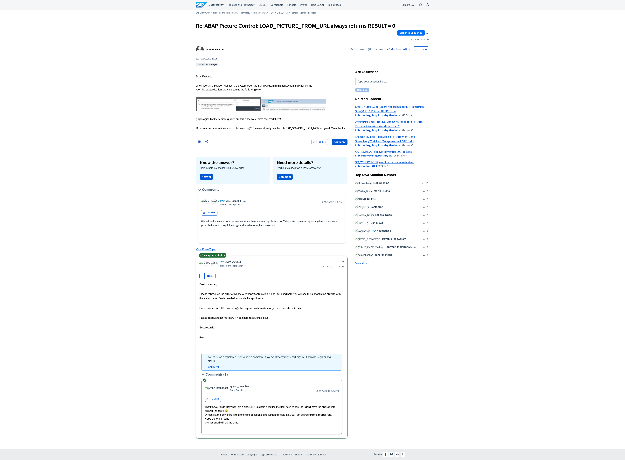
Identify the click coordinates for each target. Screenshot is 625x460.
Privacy (223, 454)
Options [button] (427, 33)
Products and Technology (241, 5)
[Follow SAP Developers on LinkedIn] (403, 454)
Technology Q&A (260, 13)
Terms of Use (237, 454)
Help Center (317, 5)
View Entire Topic (206, 249)
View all (359, 263)
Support (299, 454)
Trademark (286, 454)
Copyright (252, 454)
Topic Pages (334, 5)
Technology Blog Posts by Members (379, 115)
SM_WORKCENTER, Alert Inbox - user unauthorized (384, 162)
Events (303, 5)
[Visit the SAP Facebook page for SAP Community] (385, 454)
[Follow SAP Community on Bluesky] (391, 454)
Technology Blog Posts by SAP (375, 155)
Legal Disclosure (268, 454)
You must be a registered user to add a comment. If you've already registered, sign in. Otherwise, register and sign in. (269, 359)
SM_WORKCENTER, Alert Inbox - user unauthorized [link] (293, 13)
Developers (277, 5)
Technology (244, 13)
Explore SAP (408, 5)
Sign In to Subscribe (411, 33)
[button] (415, 49)
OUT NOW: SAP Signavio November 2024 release (383, 151)
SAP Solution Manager (207, 64)
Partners (291, 5)
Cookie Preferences (317, 454)
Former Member (215, 49)
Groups (263, 5)
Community (216, 4)
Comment (339, 142)
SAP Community (203, 13)
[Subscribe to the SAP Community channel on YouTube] (397, 454)
